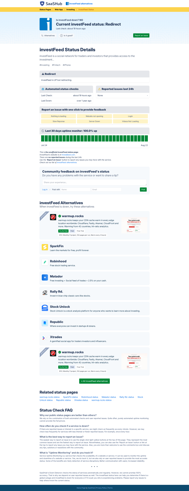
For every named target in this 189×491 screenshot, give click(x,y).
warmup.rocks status (50, 397)
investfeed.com (68, 155)
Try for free (63, 231)
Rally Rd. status (127, 397)
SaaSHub (91, 488)
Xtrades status (81, 400)
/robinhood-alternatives (53, 258)
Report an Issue (141, 35)
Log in (45, 189)
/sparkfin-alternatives (52, 243)
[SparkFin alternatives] (45, 247)
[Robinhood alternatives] (45, 262)
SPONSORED (43, 215)
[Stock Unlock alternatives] (45, 308)
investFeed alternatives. (67, 162)
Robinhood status (89, 397)
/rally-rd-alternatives (51, 288)
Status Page (81, 488)
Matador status (109, 397)
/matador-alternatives (52, 273)
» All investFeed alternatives (94, 381)
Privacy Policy (101, 488)
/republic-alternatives (52, 319)
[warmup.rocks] (53, 217)
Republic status (63, 400)
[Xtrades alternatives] (45, 338)
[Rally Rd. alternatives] (45, 293)
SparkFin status (70, 397)
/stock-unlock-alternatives (54, 303)
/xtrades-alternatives (52, 334)
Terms (110, 488)
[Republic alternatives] (45, 323)
